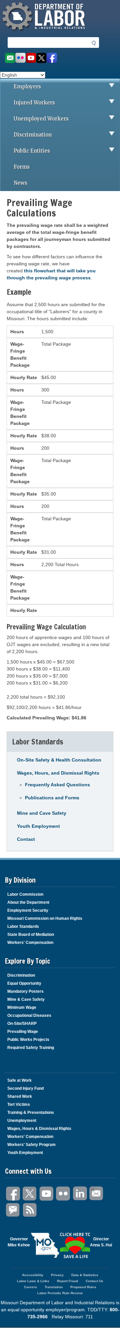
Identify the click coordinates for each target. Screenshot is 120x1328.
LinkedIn (80, 1193)
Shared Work (19, 1096)
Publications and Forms (52, 797)
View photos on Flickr (20, 58)
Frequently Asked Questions (57, 784)
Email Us (96, 1193)
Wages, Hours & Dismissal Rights (39, 1128)
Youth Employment (38, 826)
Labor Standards (23, 926)
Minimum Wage (21, 1007)
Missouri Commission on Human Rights (44, 918)
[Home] (44, 31)
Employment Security (27, 910)
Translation (54, 1287)
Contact (26, 839)
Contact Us (94, 1281)
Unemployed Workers (41, 118)
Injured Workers (34, 102)
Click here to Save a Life (75, 1245)
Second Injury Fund (25, 1088)
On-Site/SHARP (22, 1023)
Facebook (13, 1193)
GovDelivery (13, 1210)
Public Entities (32, 151)
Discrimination (33, 134)
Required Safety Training (30, 1047)
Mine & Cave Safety (26, 999)
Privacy (57, 1275)
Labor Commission (25, 894)
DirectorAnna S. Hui (101, 1242)
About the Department (28, 902)
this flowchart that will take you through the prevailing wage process (51, 274)
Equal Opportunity (24, 983)
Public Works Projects (28, 1039)
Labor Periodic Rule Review (60, 1293)
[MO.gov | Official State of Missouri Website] (45, 1245)
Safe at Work (19, 1080)
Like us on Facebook (52, 58)
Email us (10, 58)
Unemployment (21, 1120)
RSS (30, 1210)
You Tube (46, 1193)
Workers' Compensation (30, 942)
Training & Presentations (30, 1112)
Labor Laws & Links (33, 1281)
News (20, 183)
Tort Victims (18, 1104)
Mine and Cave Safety (41, 813)
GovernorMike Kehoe (19, 1242)
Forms (22, 167)
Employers (27, 86)
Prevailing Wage (22, 1031)
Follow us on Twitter (41, 58)
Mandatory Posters (25, 991)
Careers (30, 1287)
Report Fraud (67, 1281)
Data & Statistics (84, 1275)
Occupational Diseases (29, 1015)
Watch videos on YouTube (31, 58)
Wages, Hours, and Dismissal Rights (58, 773)
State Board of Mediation (30, 934)
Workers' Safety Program (31, 1144)
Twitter (30, 1193)
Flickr (63, 1193)
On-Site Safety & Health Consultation (59, 760)
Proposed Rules (83, 1287)
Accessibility (32, 1275)
